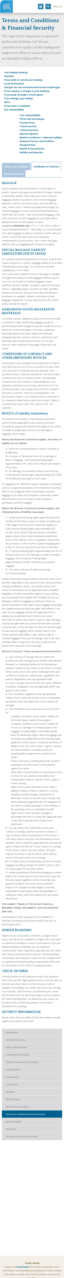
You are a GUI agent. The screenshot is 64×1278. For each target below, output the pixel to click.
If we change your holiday (18, 98)
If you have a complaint (17, 105)
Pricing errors (27, 122)
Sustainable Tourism (15, 1039)
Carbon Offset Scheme (16, 1047)
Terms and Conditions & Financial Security (25, 1114)
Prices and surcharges (32, 118)
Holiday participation (31, 152)
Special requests (29, 133)
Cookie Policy (12, 1084)
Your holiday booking (15, 72)
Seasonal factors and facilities (37, 141)
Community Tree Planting (17, 1054)
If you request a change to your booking (26, 91)
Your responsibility (30, 115)
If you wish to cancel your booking (23, 79)
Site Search (11, 1129)
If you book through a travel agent (23, 94)
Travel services (28, 126)
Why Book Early (13, 1099)
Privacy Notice (12, 1077)
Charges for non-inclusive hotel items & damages (32, 87)
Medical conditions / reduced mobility (41, 137)
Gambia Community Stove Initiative (22, 1062)
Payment (9, 76)
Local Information (14, 83)
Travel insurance (29, 130)
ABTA (7, 102)
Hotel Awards (12, 1032)
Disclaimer (10, 1091)
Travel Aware (22, 1266)
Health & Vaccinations (32, 148)
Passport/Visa (27, 144)
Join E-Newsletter (13, 1121)
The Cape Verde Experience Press (22, 1136)
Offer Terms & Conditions (17, 1106)
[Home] (6, 12)
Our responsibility (14, 109)
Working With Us (13, 1069)
